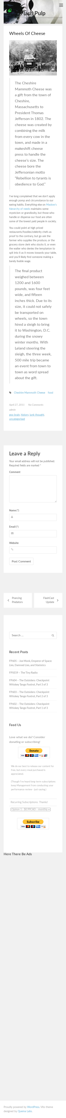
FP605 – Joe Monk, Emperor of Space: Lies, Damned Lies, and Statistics (30, 663)
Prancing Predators (17, 600)
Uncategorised (17, 419)
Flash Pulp (33, 13)
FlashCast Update (48, 600)
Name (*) (14, 510)
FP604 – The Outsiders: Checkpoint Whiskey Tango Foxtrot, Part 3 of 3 (29, 682)
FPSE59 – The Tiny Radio (23, 673)
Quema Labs (25, 1111)
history (25, 415)
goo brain (14, 415)
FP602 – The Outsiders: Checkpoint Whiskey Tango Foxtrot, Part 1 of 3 (29, 706)
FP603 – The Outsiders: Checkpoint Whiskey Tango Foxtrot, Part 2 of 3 (29, 694)
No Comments (35, 405)
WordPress (33, 1107)
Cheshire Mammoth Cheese (29, 393)
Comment (14, 472)
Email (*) (14, 527)
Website (14, 543)
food (50, 393)
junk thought (37, 415)
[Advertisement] (33, 914)
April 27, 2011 (17, 405)
